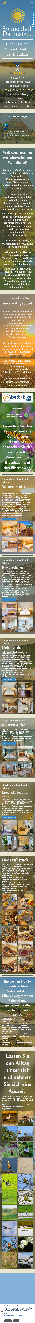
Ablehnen (16, 1321)
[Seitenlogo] (4, 3)
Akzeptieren (8, 1321)
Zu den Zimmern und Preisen (9, 521)
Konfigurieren (7, 1317)
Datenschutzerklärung (9, 1315)
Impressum (20, 1315)
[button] (1, 131)
